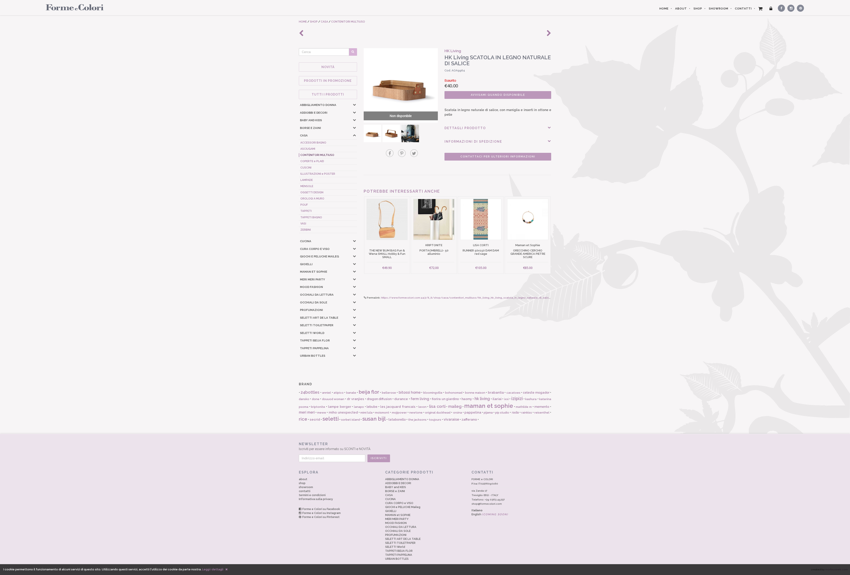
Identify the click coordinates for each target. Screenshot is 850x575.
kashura (531, 399)
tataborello (397, 419)
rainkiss (526, 412)
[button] (354, 104)
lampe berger (339, 407)
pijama (488, 412)
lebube (372, 406)
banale (351, 392)
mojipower (399, 412)
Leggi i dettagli (212, 569)
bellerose (389, 392)
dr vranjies (355, 399)
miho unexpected (343, 412)
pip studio (502, 412)
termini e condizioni (312, 495)
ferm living (420, 399)
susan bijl (374, 419)
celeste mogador (536, 392)
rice (303, 419)
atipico (339, 392)
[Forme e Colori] (72, 7)
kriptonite (318, 406)
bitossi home (410, 392)
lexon (422, 406)
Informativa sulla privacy (316, 499)
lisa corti (437, 406)
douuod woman (333, 399)
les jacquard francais (397, 407)
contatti (304, 491)
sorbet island (350, 419)
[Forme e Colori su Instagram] (790, 7)
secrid (315, 420)
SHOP (698, 8)
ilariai (497, 399)
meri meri (307, 412)
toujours (435, 419)
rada (515, 412)
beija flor (369, 392)
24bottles (310, 392)
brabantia (496, 393)
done (315, 399)
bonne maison (475, 392)
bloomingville (432, 392)
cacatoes (513, 392)
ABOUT (681, 8)
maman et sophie (488, 405)
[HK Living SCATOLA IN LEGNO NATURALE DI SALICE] (372, 133)
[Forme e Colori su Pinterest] (799, 7)
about (303, 479)
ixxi (506, 399)
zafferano (469, 420)
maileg (455, 406)
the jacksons (417, 419)
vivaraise (451, 419)
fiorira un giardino (445, 399)
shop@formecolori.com (486, 503)
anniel (326, 392)
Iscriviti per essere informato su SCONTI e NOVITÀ (334, 446)
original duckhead (437, 412)
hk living (482, 398)
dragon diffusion (379, 399)
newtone (416, 412)
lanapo (359, 406)
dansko (304, 399)
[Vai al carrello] (760, 8)
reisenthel (541, 412)
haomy (467, 399)
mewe (321, 412)
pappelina (472, 412)
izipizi (517, 398)
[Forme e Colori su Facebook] (780, 7)
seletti (331, 419)
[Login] (771, 8)
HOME (663, 8)
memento (541, 406)
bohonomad (453, 392)
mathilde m (524, 406)
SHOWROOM (718, 8)
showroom (306, 487)
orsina (457, 412)
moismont (382, 412)
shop (302, 483)
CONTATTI (743, 8)
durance (401, 399)
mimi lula (366, 412)
